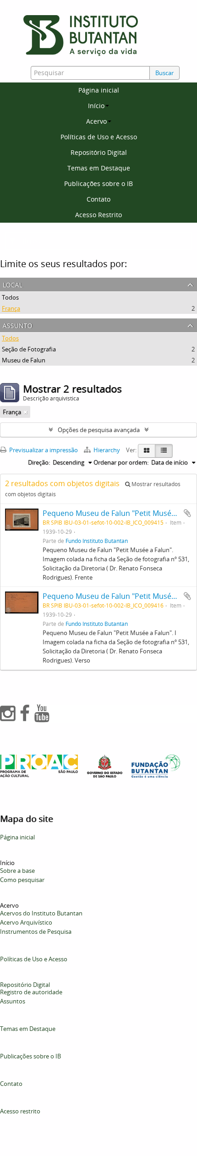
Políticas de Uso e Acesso (98, 136)
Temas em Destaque (98, 168)
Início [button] (96, 105)
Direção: (39, 462)
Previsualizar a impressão (43, 450)
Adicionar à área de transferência (187, 513)
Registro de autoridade (31, 992)
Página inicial (98, 90)
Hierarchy (106, 450)
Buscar (164, 73)
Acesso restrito (20, 1111)
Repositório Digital (99, 152)
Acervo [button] (96, 121)
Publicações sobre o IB (98, 183)
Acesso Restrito (98, 214)
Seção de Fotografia (29, 349)
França (11, 308)
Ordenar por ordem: (120, 462)
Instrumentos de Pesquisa (35, 931)
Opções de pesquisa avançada (99, 430)
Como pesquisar (22, 880)
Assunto (18, 324)
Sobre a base (17, 870)
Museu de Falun (23, 360)
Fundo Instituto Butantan (97, 540)
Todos (10, 297)
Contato (98, 199)
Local (12, 284)
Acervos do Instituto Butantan (41, 913)
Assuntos (12, 1001)
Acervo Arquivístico (26, 922)
